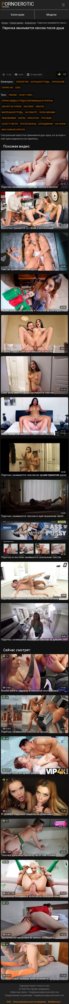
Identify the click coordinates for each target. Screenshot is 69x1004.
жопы (22, 117)
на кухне (60, 123)
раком (13, 94)
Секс (18, 87)
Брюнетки (22, 81)
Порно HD (7, 87)
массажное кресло (13, 129)
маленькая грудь (12, 112)
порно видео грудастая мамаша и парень (27, 100)
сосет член (25, 94)
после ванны (28, 123)
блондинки (46, 123)
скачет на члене (12, 106)
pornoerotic (18, 3)
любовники (9, 117)
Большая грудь (40, 81)
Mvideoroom (54, 1001)
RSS (9, 1001)
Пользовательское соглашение (29, 1001)
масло (40, 106)
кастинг (29, 106)
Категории (17, 14)
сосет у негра (10, 123)
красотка (33, 117)
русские (46, 117)
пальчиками (47, 112)
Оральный (58, 81)
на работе (31, 112)
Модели (51, 14)
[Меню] (63, 5)
